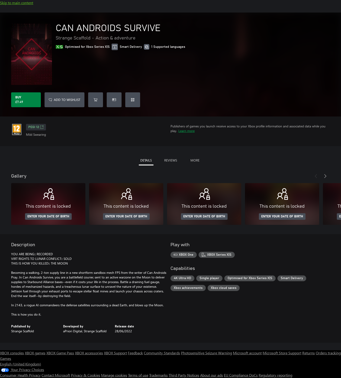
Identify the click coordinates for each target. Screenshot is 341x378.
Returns (308, 352)
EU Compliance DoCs (241, 375)
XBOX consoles (12, 352)
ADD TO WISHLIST (67, 99)
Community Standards (162, 352)
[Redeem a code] (132, 99)
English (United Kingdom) (20, 364)
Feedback (135, 352)
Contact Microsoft (56, 375)
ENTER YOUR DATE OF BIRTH (48, 216)
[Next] (325, 176)
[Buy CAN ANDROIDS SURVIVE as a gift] (114, 99)
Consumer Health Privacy (20, 375)
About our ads (211, 375)
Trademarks (158, 375)
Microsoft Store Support (282, 352)
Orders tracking (328, 352)
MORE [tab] (194, 160)
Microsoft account (247, 352)
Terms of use (138, 375)
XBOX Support (115, 352)
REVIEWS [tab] (170, 160)
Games (5, 358)
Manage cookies (114, 375)
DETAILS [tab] (146, 160)
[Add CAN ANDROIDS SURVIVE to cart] (95, 99)
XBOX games (35, 352)
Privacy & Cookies (85, 375)
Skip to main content (16, 2)
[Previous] (316, 176)
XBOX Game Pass (60, 352)
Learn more (186, 131)
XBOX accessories (89, 352)
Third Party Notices (184, 375)
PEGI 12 (33, 127)
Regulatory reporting (275, 375)
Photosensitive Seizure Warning (206, 352)
